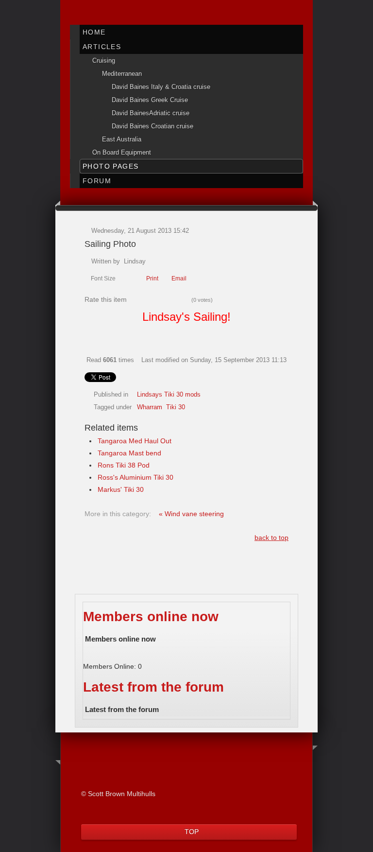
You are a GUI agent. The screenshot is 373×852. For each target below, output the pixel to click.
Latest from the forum (153, 687)
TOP (192, 831)
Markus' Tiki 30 (121, 489)
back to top (271, 537)
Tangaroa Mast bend (129, 453)
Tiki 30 (175, 407)
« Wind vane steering (191, 514)
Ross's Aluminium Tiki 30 (135, 477)
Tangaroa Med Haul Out (134, 441)
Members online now (151, 616)
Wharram (149, 407)
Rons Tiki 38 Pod (124, 465)
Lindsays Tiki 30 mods (169, 394)
